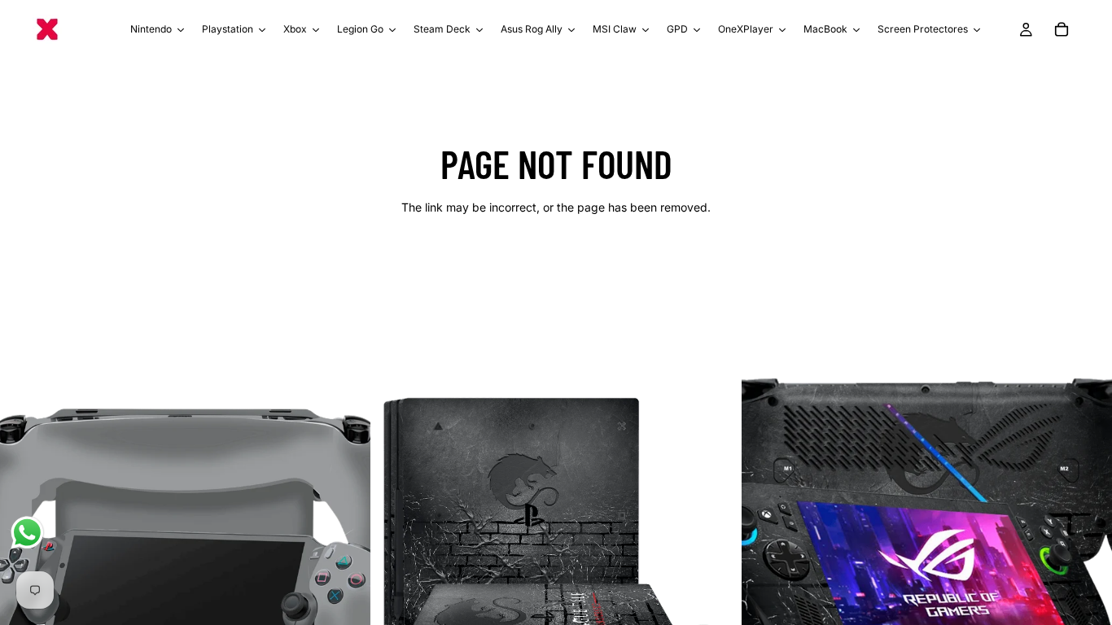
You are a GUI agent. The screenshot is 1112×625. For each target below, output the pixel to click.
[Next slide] (346, 557)
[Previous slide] (24, 557)
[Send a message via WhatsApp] (27, 533)
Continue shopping (556, 265)
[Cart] (1061, 29)
